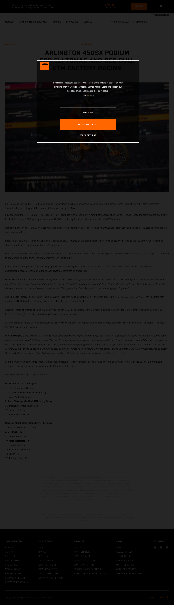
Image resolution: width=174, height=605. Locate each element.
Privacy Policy (85, 95)
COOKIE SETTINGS (88, 135)
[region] (88, 101)
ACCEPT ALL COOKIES (88, 124)
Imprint (92, 95)
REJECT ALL (88, 113)
